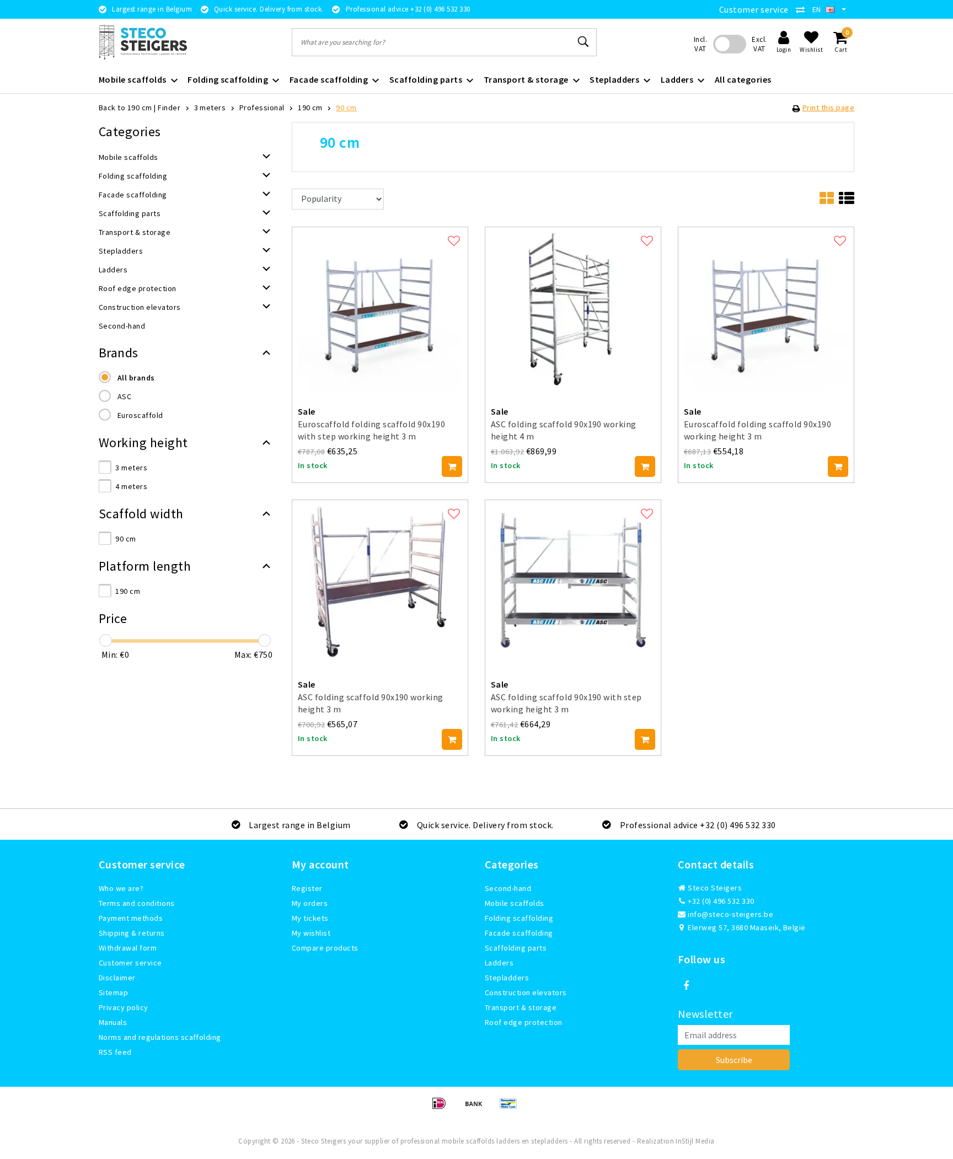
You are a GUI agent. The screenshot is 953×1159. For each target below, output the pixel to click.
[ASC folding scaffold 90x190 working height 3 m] (380, 581)
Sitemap (113, 992)
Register (307, 888)
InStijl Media (695, 1141)
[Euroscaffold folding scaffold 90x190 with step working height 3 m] (380, 307)
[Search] (583, 42)
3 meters (210, 107)
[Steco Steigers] (143, 42)
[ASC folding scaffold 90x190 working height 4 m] (573, 307)
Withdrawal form (128, 948)
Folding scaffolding (519, 918)
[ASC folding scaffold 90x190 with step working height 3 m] (573, 581)
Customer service (754, 9)
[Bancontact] (511, 1108)
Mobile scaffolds (514, 903)
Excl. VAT (759, 44)
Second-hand (508, 888)
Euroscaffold (140, 415)
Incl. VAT (700, 44)
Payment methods (131, 918)
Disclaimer (117, 978)
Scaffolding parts (516, 948)
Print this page (828, 107)
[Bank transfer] (477, 1108)
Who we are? (121, 888)
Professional (262, 107)
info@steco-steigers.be (730, 914)
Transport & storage (520, 1007)
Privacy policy (123, 1007)
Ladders (499, 963)
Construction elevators (526, 992)
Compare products (325, 948)
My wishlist (311, 933)
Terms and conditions (137, 903)
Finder (169, 107)
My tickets (310, 918)
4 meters (131, 486)
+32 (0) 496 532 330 (720, 901)
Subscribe (734, 1059)
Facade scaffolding (519, 933)
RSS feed (115, 1052)
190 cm (310, 107)
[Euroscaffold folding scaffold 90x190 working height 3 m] (766, 307)
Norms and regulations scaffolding (160, 1037)
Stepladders (507, 978)
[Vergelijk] (803, 9)
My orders (310, 903)
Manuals (113, 1022)
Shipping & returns (132, 933)
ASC (124, 396)
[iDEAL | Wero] (442, 1108)
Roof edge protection (524, 1022)
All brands (136, 378)
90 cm (346, 107)
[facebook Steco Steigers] (686, 986)
